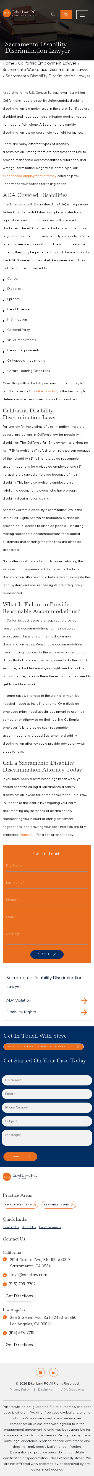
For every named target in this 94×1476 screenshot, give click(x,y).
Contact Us (11, 1227)
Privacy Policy (20, 1389)
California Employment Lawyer (47, 63)
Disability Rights (21, 1012)
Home (8, 63)
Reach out (28, 834)
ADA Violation (18, 1000)
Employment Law (18, 1205)
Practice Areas (50, 1227)
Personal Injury (57, 1205)
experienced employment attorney (29, 176)
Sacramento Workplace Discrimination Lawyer (46, 70)
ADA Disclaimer (72, 1389)
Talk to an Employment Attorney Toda (42, 1047)
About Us (29, 1227)
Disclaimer (46, 1389)
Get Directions (19, 1296)
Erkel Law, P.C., (47, 391)
